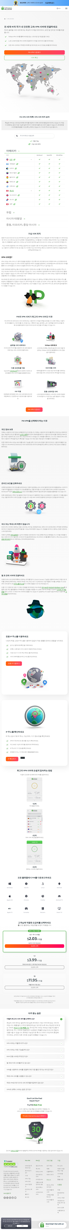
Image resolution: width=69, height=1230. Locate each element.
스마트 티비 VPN (39, 1193)
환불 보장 (60, 1180)
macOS (46, 587)
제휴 (48, 1169)
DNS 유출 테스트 (50, 1191)
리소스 (49, 1180)
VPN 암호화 (14, 535)
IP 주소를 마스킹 (19, 584)
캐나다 (12, 191)
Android (51, 587)
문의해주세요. (60, 1194)
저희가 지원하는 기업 (60, 1170)
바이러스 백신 (28, 1190)
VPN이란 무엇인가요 (28, 1167)
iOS (43, 587)
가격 (26, 1176)
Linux (62, 587)
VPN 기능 (28, 1179)
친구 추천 (49, 1166)
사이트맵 (60, 1174)
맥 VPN (38, 1169)
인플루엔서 (50, 1172)
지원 (58, 1190)
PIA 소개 (59, 1166)
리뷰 (58, 1177)
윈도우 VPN (39, 1166)
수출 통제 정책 (61, 1212)
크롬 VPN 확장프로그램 (39, 1183)
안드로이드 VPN (39, 1176)
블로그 (27, 1194)
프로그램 (49, 1161)
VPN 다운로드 (28, 1185)
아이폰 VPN (39, 1180)
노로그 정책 (23, 434)
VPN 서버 (28, 1181)
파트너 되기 (50, 1175)
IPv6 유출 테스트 (50, 1201)
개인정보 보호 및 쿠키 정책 (61, 1203)
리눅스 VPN (39, 1172)
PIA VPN (27, 1161)
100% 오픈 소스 (17, 492)
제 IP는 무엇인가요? (50, 1186)
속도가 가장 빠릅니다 (21, 1028)
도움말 (59, 1185)
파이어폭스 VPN (39, 1188)
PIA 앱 (38, 1161)
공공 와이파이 (5, 539)
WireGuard (14, 371)
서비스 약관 (14, 1151)
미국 (11, 160)
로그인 (27, 1197)
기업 (58, 1161)
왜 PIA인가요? (28, 1172)
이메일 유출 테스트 (50, 1196)
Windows (57, 587)
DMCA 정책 (60, 1208)
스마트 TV (60, 589)
